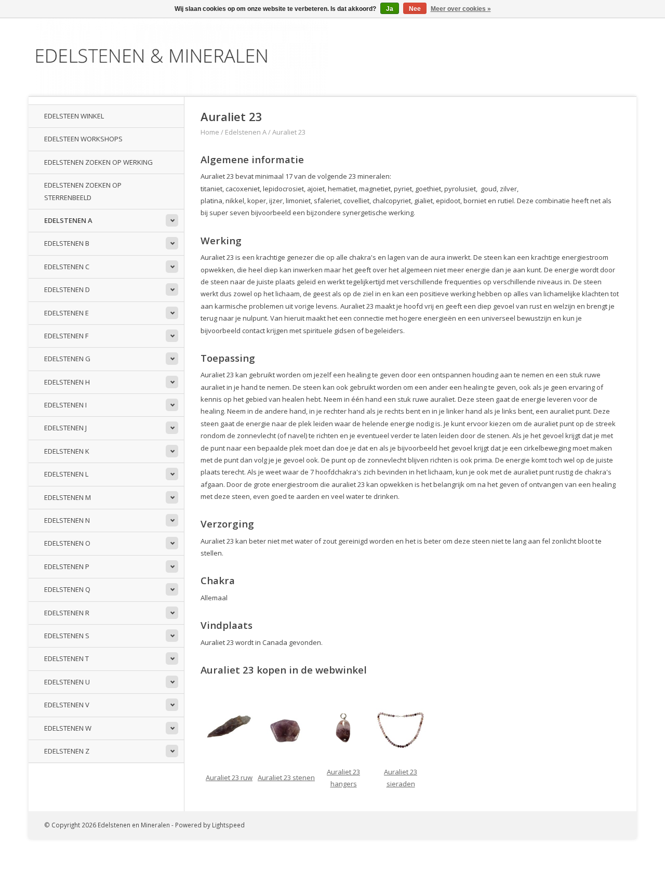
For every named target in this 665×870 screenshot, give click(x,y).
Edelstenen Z (66, 751)
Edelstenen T (66, 658)
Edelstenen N (67, 520)
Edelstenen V (66, 704)
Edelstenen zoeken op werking (98, 162)
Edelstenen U (67, 682)
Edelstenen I (65, 405)
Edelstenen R (66, 612)
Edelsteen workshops (83, 138)
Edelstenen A (68, 220)
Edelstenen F (66, 335)
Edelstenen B (66, 243)
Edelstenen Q (67, 589)
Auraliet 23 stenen (286, 777)
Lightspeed (228, 825)
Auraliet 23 (288, 132)
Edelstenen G (67, 358)
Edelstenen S (66, 635)
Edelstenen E (66, 313)
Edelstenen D (67, 289)
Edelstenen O (67, 543)
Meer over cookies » (461, 8)
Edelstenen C (66, 266)
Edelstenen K (66, 451)
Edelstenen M (67, 497)
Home (210, 132)
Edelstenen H (67, 382)
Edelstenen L (66, 474)
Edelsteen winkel (74, 116)
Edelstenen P (66, 566)
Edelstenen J (65, 427)
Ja (389, 8)
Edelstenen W (67, 728)
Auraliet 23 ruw (229, 777)
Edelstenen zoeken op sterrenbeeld (83, 191)
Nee (415, 8)
